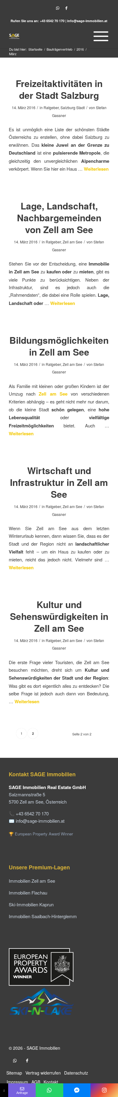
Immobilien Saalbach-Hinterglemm (43, 916)
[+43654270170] (49, 1090)
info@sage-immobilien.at (87, 20)
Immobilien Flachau (28, 892)
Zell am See (72, 241)
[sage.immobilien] (77, 1090)
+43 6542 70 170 (52, 20)
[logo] (49, 36)
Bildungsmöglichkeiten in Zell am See (59, 345)
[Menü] (99, 36)
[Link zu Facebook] (66, 8)
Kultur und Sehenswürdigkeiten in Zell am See (59, 616)
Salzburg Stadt (73, 107)
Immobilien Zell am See (32, 881)
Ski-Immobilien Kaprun (31, 904)
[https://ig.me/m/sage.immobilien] (104, 1090)
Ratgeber (51, 107)
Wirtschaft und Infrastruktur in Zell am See (59, 482)
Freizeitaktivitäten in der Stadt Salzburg (59, 89)
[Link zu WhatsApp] (57, 8)
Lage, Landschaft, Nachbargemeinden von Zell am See (59, 217)
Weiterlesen (96, 169)
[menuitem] (99, 36)
